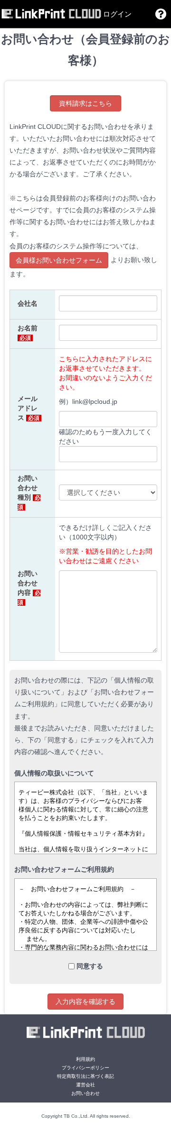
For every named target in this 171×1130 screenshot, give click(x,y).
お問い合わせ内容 (29, 588)
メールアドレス (28, 408)
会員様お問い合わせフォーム (59, 260)
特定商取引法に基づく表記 (85, 1076)
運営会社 (85, 1084)
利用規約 (85, 1059)
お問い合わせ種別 (29, 492)
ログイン (117, 14)
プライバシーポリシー (85, 1067)
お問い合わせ (85, 1093)
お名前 (28, 332)
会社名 (28, 303)
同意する (89, 966)
